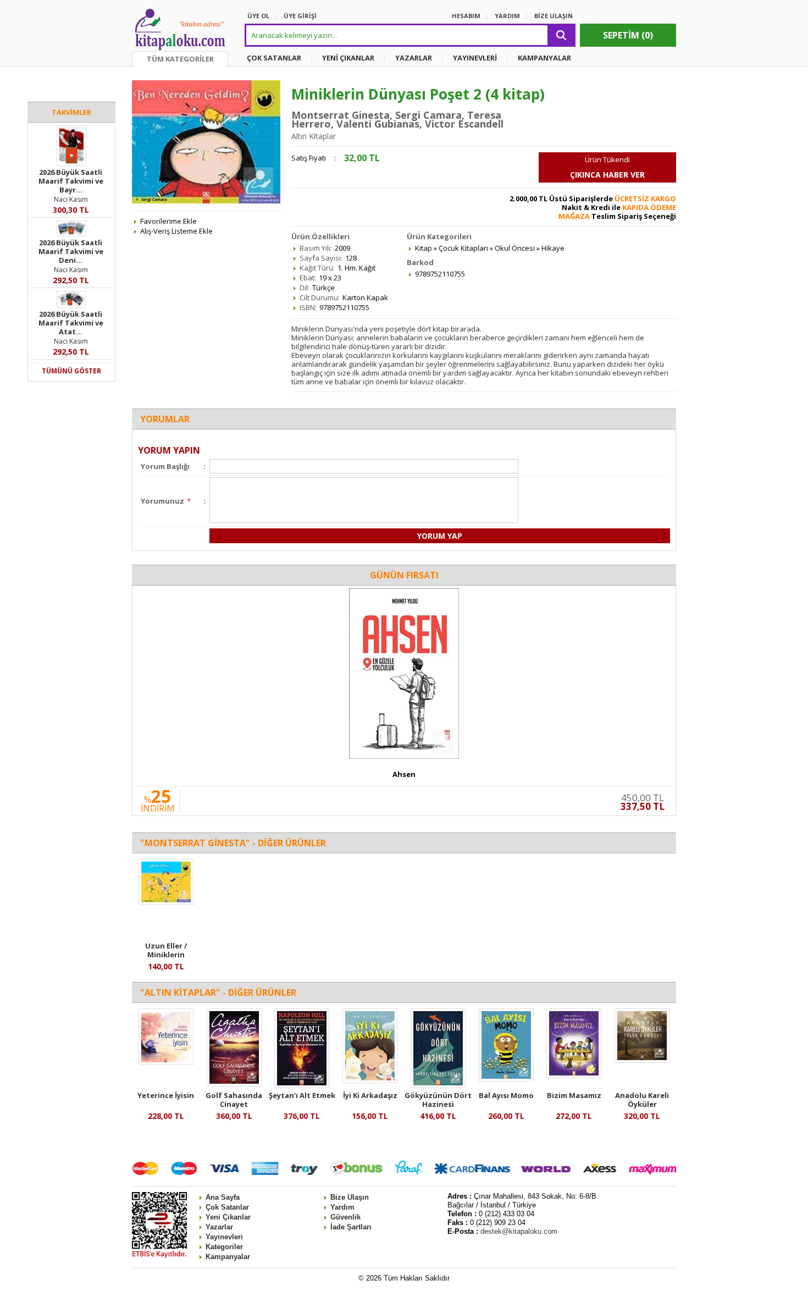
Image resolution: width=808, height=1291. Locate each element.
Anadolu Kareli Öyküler (642, 1099)
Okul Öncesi (515, 248)
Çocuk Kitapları (463, 248)
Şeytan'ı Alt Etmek (302, 1095)
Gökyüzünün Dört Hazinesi (438, 1099)
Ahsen (404, 774)
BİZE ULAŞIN (553, 16)
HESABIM (466, 16)
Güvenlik (345, 1217)
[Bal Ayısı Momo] (506, 1079)
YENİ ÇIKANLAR (348, 58)
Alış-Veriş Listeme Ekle (176, 231)
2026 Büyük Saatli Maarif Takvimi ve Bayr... (70, 181)
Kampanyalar (228, 1257)
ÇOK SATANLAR (274, 58)
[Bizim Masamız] (573, 1075)
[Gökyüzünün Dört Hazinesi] (438, 1085)
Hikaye (553, 248)
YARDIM (507, 16)
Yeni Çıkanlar (228, 1217)
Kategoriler (224, 1247)
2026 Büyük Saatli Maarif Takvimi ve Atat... (70, 322)
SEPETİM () (628, 35)
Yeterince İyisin (165, 1095)
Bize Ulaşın (349, 1197)
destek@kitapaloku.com (518, 1231)
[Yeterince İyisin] (166, 1062)
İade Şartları (351, 1227)
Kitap (423, 248)
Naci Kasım (71, 199)
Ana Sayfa (223, 1197)
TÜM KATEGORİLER (180, 59)
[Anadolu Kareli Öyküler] (642, 1060)
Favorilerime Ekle (168, 221)
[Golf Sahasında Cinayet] (234, 1084)
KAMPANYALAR (544, 58)
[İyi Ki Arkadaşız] (369, 1080)
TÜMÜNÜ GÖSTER (71, 371)
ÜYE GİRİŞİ (300, 16)
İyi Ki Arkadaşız (370, 1095)
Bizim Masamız (574, 1095)
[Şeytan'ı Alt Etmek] (301, 1085)
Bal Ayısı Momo (506, 1095)
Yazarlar (219, 1227)
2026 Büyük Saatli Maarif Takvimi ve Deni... (70, 251)
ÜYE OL (258, 16)
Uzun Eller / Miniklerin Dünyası (166, 954)
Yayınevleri (224, 1237)
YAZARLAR (413, 58)
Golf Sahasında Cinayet (234, 1099)
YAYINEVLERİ (475, 58)
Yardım (342, 1207)
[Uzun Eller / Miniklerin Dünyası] (166, 902)
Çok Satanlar (227, 1207)
